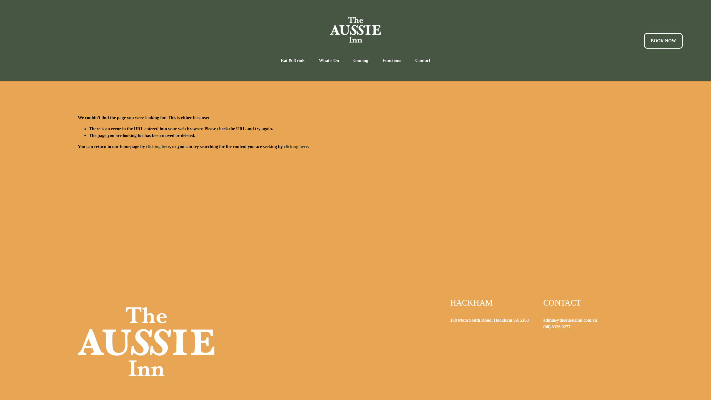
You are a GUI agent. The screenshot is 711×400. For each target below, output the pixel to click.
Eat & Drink (293, 60)
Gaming (360, 60)
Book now (663, 40)
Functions (391, 60)
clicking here (158, 146)
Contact (422, 60)
